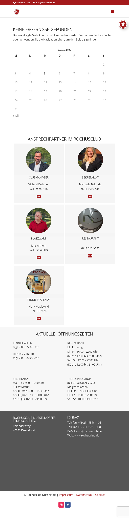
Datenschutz (84, 495)
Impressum (66, 495)
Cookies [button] (100, 495)
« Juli (16, 115)
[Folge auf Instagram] (61, 505)
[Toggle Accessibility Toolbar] (123, 24)
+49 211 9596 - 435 (89, 422)
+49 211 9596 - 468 (89, 427)
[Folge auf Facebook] (68, 505)
